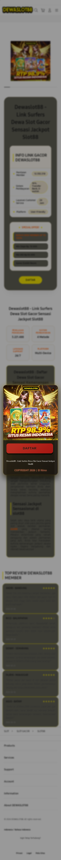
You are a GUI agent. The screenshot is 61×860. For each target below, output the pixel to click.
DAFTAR (30, 448)
